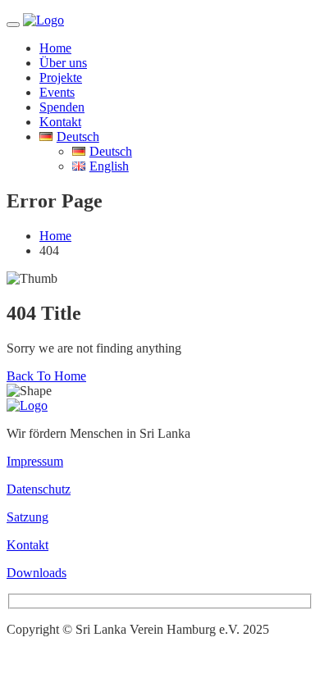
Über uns (63, 63)
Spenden (62, 107)
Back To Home (46, 376)
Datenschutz (39, 489)
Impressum (35, 461)
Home (55, 48)
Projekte (60, 77)
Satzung (27, 517)
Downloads (36, 573)
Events (57, 92)
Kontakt (60, 122)
